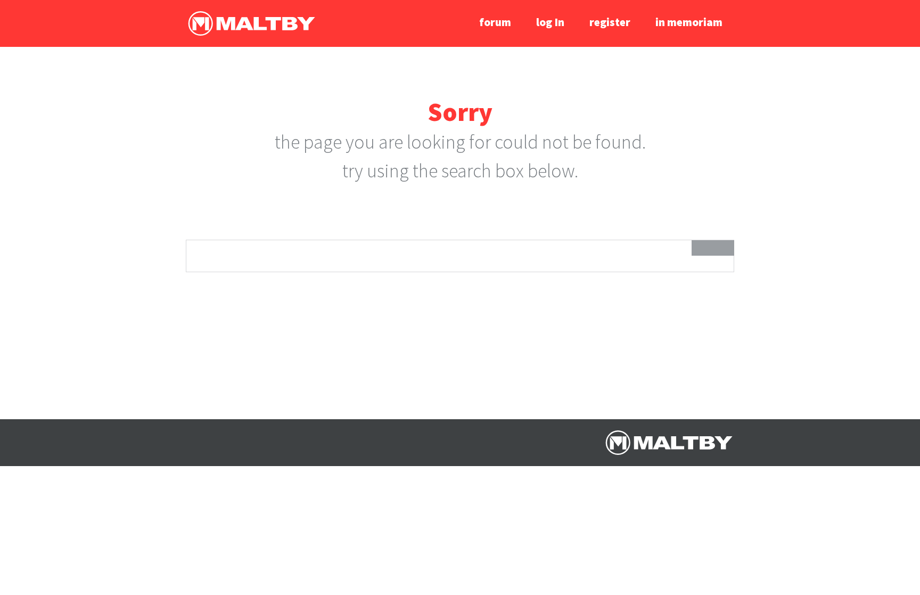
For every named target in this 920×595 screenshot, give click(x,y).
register (609, 22)
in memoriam (688, 22)
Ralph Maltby (251, 23)
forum (495, 22)
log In (550, 22)
